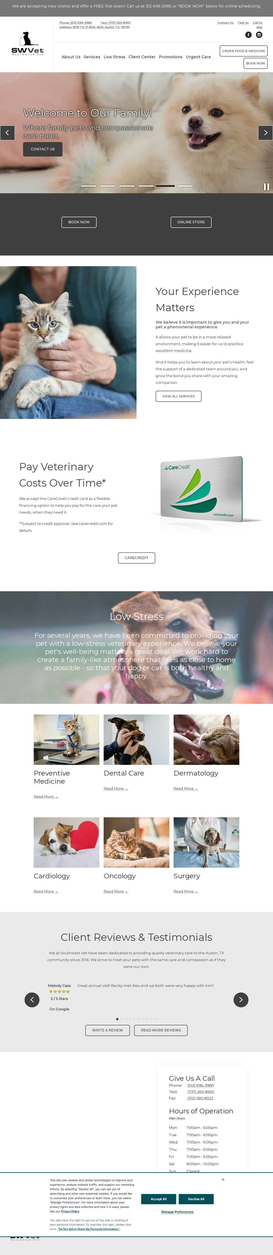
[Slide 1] (88, 186)
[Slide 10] (156, 1019)
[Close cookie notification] (223, 1179)
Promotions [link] (170, 57)
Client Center (142, 57)
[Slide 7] (143, 1019)
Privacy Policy (70, 1211)
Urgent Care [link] (198, 57)
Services (92, 57)
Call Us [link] (257, 22)
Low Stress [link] (114, 57)
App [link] (259, 27)
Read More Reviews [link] (161, 1030)
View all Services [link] (179, 396)
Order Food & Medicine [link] (243, 51)
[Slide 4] (146, 186)
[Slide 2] (107, 186)
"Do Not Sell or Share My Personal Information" (88, 1229)
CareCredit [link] (136, 558)
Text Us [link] (243, 22)
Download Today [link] (49, 151)
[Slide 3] (127, 186)
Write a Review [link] (107, 1030)
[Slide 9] (151, 1019)
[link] (27, 43)
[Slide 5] (165, 186)
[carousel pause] (266, 186)
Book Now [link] (255, 63)
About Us (71, 57)
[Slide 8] (147, 1019)
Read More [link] (44, 797)
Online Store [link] (191, 222)
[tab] (178, 1119)
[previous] (7, 132)
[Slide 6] (184, 186)
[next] (265, 132)
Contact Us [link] (226, 22)
